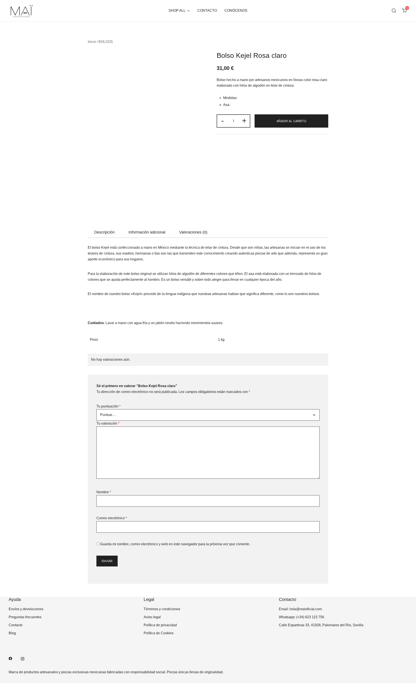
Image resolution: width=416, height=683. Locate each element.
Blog (12, 633)
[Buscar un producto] (394, 11)
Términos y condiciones (162, 609)
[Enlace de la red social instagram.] (22, 658)
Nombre (103, 492)
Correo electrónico (111, 518)
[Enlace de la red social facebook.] (10, 658)
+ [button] (244, 120)
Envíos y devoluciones (26, 609)
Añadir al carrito (291, 121)
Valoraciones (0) (193, 232)
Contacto (16, 625)
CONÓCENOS (235, 10)
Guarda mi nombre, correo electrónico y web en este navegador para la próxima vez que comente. (175, 544)
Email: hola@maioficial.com (300, 609)
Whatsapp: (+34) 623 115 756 (301, 617)
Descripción (104, 232)
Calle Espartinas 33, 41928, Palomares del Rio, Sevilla (321, 625)
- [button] (222, 120)
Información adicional (146, 232)
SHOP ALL (177, 10)
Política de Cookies (159, 633)
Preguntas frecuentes (25, 617)
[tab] (104, 232)
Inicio (92, 42)
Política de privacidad (160, 625)
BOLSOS (106, 42)
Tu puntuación (108, 406)
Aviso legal (152, 617)
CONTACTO (207, 10)
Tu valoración (107, 423)
